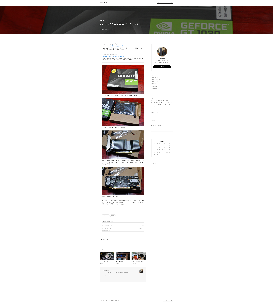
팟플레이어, (158, 102)
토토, (161, 102)
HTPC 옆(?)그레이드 (106, 225)
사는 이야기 (154, 77)
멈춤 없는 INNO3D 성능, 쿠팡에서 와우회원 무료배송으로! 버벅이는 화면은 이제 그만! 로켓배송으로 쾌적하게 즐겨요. (122, 48)
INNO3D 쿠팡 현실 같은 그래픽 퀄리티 (114, 46)
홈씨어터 (104, 221)
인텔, (157, 104)
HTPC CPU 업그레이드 (106, 223)
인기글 (156, 112)
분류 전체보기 (155, 75)
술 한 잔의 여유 (156, 79)
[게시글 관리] (108, 216)
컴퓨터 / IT (154, 86)
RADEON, (153, 102)
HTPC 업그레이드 (105, 228)
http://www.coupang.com (109, 44)
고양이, (157, 106)
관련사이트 (166, 300)
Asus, (152, 100)
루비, (164, 102)
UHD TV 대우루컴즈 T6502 (107, 227)
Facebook (153, 125)
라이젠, (170, 104)
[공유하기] (106, 216)
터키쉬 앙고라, (160, 100)
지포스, (171, 102)
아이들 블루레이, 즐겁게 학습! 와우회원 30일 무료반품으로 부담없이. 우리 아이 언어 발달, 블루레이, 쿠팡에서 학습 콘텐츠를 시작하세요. (123, 59)
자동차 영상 (154, 81)
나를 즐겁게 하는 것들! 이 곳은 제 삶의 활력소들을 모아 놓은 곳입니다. (116, 272)
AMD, (164, 100)
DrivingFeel (103, 3)
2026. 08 (162, 141)
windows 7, (163, 104)
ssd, (167, 104)
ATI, (152, 106)
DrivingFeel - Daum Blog (168, 297)
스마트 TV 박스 (105, 230)
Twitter (159, 125)
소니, (154, 106)
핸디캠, (159, 104)
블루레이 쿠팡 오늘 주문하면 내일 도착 (114, 56)
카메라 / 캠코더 (155, 88)
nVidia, (167, 100)
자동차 (153, 83)
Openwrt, (153, 104)
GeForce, (167, 102)
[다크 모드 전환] (155, 3)
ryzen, (155, 100)
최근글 (152, 112)
